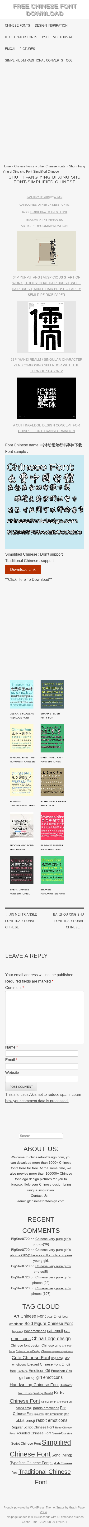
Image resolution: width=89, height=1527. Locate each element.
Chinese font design (26, 1345)
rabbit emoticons (51, 1420)
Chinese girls (51, 1345)
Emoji (10, 49)
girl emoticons (49, 1377)
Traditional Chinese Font (48, 212)
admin (58, 197)
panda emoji (24, 1408)
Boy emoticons (35, 1331)
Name (11, 1047)
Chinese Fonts (17, 25)
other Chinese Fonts (52, 166)
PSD (45, 37)
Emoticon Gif (39, 1371)
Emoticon (22, 1371)
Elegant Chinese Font (44, 1364)
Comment (14, 988)
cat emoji (55, 1330)
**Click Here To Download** (28, 579)
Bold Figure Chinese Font (48, 1323)
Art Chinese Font (30, 1316)
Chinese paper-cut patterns (57, 1351)
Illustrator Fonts (21, 37)
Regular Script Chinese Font (32, 1427)
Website (12, 1073)
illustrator (66, 1385)
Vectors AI (62, 37)
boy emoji (17, 1331)
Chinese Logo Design (28, 1351)
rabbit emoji (24, 1420)
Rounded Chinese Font (33, 1433)
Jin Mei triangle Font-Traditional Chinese (21, 921)
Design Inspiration (51, 25)
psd (66, 1414)
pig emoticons (54, 1413)
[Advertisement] (44, 115)
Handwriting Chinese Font (34, 1384)
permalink (55, 219)
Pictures (27, 49)
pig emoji (39, 1414)
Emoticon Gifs (61, 1371)
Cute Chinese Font (31, 1357)
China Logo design (51, 1338)
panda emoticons (46, 1408)
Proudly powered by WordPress (24, 1507)
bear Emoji (54, 1316)
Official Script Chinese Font (56, 1401)
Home (7, 166)
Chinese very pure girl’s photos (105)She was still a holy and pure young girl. (41, 1255)
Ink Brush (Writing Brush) (35, 1393)
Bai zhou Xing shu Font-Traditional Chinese (68, 921)
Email (11, 1060)
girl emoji (27, 1377)
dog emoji (57, 1358)
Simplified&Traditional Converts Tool (38, 60)
